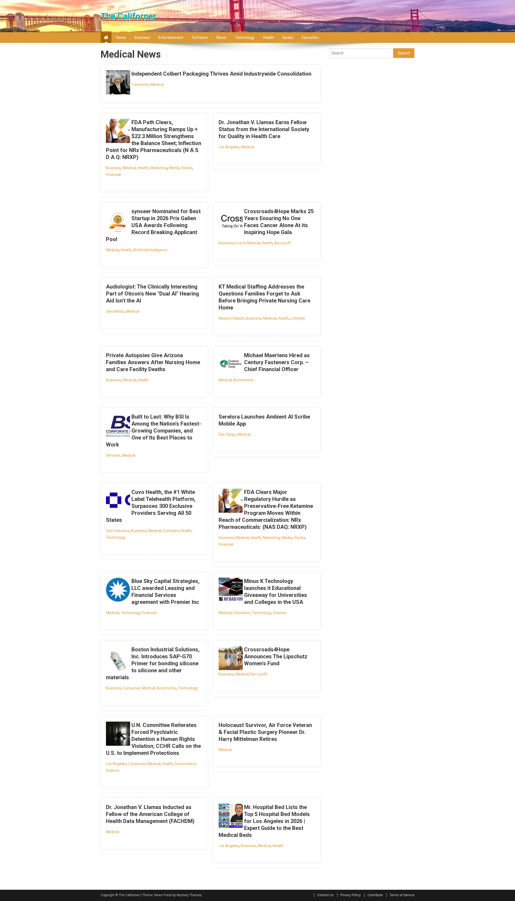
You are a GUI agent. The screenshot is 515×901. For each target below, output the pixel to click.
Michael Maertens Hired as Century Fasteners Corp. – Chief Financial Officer (277, 362)
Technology (245, 37)
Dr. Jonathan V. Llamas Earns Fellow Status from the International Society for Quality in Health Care (264, 129)
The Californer (128, 16)
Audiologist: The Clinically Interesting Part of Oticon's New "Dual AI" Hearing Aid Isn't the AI (152, 293)
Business (142, 37)
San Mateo (115, 311)
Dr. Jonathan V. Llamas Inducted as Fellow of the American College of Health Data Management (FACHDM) (150, 814)
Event (240, 243)
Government (185, 764)
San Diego (227, 434)
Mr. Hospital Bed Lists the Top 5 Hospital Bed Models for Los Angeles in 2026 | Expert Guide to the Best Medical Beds (264, 821)
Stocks (187, 168)
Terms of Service (401, 895)
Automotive (243, 380)
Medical (157, 84)
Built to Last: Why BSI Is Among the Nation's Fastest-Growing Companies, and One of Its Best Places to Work (153, 430)
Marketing (158, 168)
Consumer (140, 84)
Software (200, 37)
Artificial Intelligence (150, 250)
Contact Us (325, 895)
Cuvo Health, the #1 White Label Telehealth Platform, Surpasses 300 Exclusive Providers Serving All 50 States (151, 506)
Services (113, 455)
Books (288, 37)
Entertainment (171, 37)
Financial (113, 174)
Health (268, 37)
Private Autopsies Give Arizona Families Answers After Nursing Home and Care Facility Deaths (153, 362)
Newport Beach (232, 318)
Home (121, 37)
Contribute (375, 895)
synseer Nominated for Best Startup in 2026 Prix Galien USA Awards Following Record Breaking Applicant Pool (153, 225)
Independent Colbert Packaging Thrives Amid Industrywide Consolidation (221, 74)
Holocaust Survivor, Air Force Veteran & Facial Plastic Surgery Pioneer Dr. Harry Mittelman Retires (265, 732)
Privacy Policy (350, 895)
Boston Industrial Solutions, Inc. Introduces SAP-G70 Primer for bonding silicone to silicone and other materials (153, 663)
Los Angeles (229, 147)
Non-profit (282, 243)
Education (310, 37)
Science (279, 613)
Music (221, 37)
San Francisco (118, 531)
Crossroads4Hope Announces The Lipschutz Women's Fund (275, 656)
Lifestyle (297, 318)
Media (174, 168)
